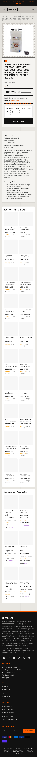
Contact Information (9, 719)
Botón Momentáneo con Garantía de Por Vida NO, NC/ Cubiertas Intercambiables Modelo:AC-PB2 (10, 420)
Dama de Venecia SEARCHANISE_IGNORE (11, 583)
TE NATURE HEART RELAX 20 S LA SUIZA (10, 283)
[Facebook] (4, 658)
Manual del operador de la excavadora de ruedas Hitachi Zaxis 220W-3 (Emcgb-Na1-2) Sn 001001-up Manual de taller (10, 311)
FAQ (3, 693)
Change (28, 108)
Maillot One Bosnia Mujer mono (26, 511)
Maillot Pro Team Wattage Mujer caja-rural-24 (10, 547)
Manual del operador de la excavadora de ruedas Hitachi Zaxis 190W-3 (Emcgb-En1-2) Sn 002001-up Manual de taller (10, 475)
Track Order (6, 696)
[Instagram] (9, 658)
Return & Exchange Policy (14, 198)
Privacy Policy (7, 709)
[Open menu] (4, 9)
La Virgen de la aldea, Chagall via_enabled (24, 583)
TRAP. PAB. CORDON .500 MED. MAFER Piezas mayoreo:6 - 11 (11, 447)
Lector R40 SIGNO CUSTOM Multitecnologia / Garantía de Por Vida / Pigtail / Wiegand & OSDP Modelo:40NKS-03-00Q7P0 (26, 311)
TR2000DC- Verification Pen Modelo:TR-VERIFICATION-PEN (25, 475)
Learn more (15, 100)
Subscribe (29, 731)
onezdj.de (12, 9)
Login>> (11, 527)
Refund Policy (7, 706)
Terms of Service (8, 713)
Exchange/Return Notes (13, 182)
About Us (5, 686)
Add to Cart (18, 121)
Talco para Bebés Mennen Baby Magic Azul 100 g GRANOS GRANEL (10, 393)
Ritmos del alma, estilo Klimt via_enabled (10, 511)
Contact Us (6, 690)
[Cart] (32, 9)
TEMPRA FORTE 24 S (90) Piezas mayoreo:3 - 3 (26, 393)
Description (8, 135)
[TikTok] (19, 658)
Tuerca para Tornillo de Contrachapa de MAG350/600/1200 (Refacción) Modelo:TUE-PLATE (26, 338)
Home (3, 16)
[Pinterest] (29, 658)
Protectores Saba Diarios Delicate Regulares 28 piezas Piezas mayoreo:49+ (25, 283)
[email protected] (26, 194)
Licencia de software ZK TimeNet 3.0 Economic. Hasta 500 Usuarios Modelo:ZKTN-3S (10, 256)
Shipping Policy (8, 716)
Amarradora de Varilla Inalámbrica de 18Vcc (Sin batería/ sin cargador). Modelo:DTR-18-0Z (10, 338)
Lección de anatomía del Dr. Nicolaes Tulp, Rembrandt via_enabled (25, 547)
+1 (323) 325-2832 (8, 672)
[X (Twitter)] (24, 658)
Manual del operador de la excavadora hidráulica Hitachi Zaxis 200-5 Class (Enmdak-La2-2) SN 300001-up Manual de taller (26, 228)
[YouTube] (14, 658)
